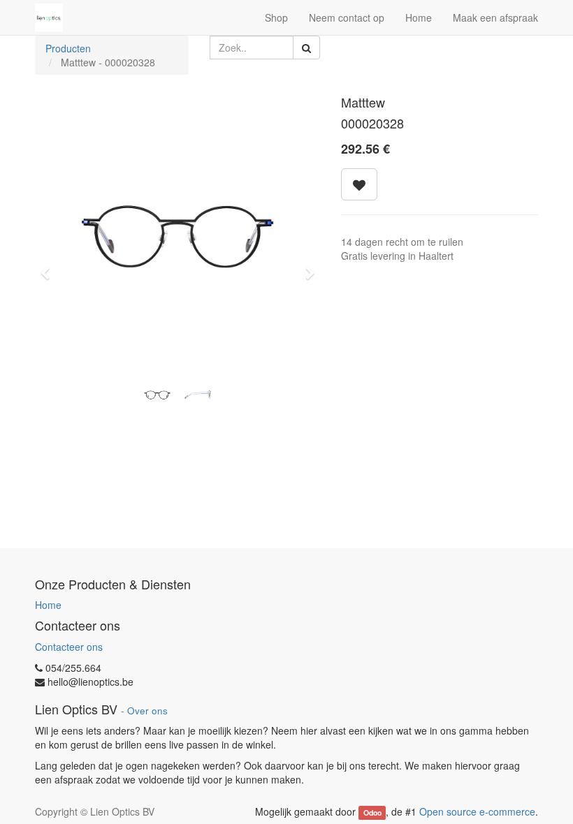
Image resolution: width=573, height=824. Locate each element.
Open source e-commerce (477, 811)
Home (48, 605)
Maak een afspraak (495, 17)
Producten (68, 48)
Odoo (372, 812)
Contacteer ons (69, 647)
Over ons (147, 710)
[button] (49, 267)
